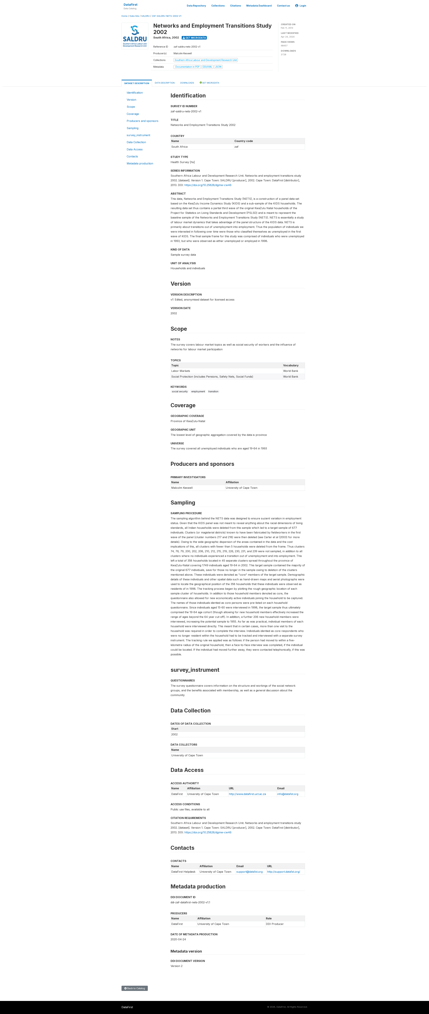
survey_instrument (138, 135)
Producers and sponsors (142, 121)
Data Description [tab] (165, 83)
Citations (235, 5)
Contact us (283, 5)
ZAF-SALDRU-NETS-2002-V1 (166, 16)
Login (303, 5)
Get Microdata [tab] (210, 83)
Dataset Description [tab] (136, 83)
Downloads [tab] (187, 83)
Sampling (132, 128)
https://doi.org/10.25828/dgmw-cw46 (207, 185)
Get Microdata (195, 37)
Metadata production (140, 163)
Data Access (135, 149)
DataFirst (130, 4)
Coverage (133, 114)
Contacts (132, 156)
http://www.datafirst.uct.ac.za (247, 794)
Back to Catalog (136, 988)
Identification (135, 92)
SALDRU (145, 16)
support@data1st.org (249, 871)
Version (131, 99)
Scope (131, 106)
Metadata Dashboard (259, 5)
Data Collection (136, 142)
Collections (218, 5)
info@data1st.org (287, 794)
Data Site (134, 16)
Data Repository (196, 5)
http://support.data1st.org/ (283, 871)
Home (124, 16)
